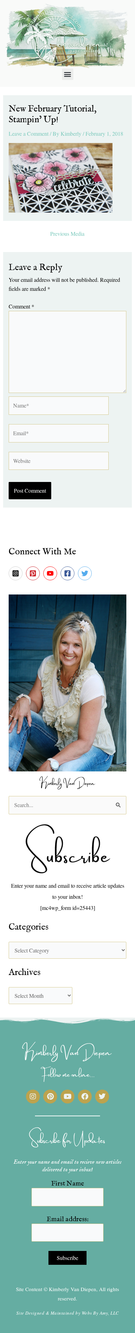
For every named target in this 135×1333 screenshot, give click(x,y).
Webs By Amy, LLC (100, 1313)
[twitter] (86, 573)
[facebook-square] (68, 573)
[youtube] (51, 573)
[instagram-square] (17, 573)
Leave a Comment (28, 133)
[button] (67, 74)
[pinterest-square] (34, 573)
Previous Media (67, 233)
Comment (21, 306)
